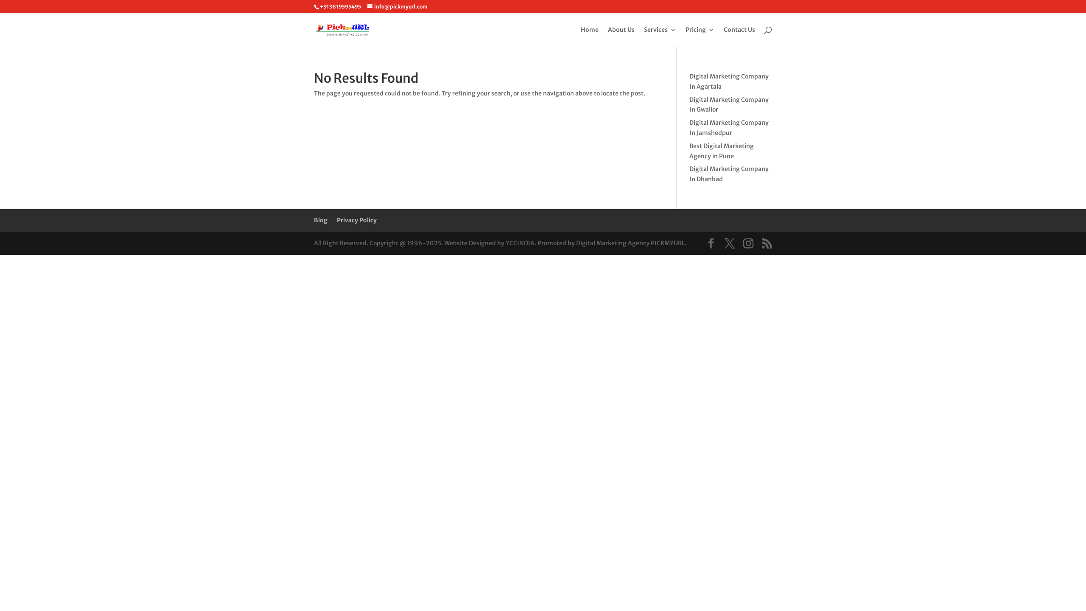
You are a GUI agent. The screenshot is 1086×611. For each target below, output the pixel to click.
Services (656, 30)
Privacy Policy (357, 220)
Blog (320, 220)
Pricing (696, 30)
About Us (621, 30)
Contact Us (739, 30)
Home (590, 30)
